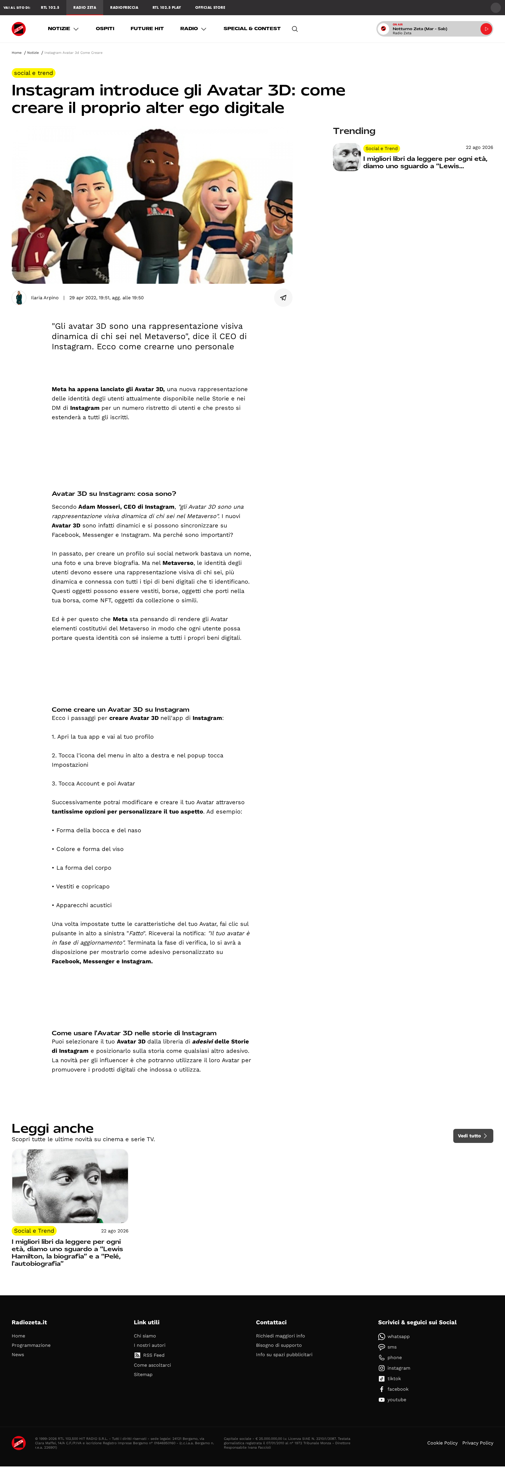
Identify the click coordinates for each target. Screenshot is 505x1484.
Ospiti (105, 29)
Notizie (59, 29)
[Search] (294, 29)
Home (17, 53)
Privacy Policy (477, 1443)
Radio (189, 29)
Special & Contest (252, 29)
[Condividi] (283, 298)
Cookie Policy (442, 1443)
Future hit (147, 29)
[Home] (19, 29)
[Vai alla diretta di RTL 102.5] (486, 29)
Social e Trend (33, 72)
